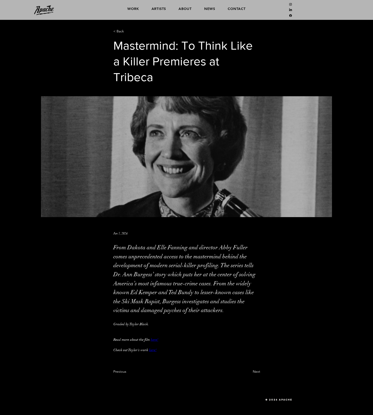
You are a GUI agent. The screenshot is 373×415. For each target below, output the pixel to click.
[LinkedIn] (290, 10)
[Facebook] (290, 15)
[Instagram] (290, 4)
